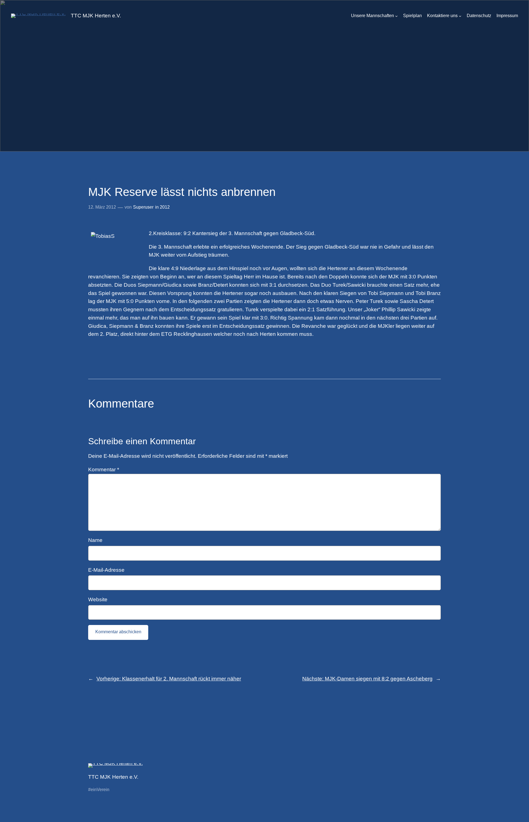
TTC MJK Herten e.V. (96, 15)
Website (97, 599)
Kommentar (103, 469)
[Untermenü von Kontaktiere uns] (460, 16)
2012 (165, 207)
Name (95, 540)
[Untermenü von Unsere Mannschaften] (396, 16)
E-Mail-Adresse (106, 570)
